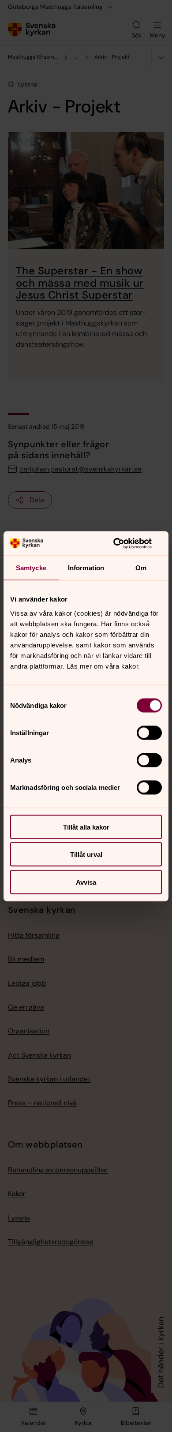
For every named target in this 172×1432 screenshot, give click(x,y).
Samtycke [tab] (31, 568)
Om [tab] (140, 568)
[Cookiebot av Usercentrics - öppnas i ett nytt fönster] (124, 543)
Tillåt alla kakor (86, 826)
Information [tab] (86, 568)
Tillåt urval (86, 854)
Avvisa (86, 882)
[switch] (149, 732)
